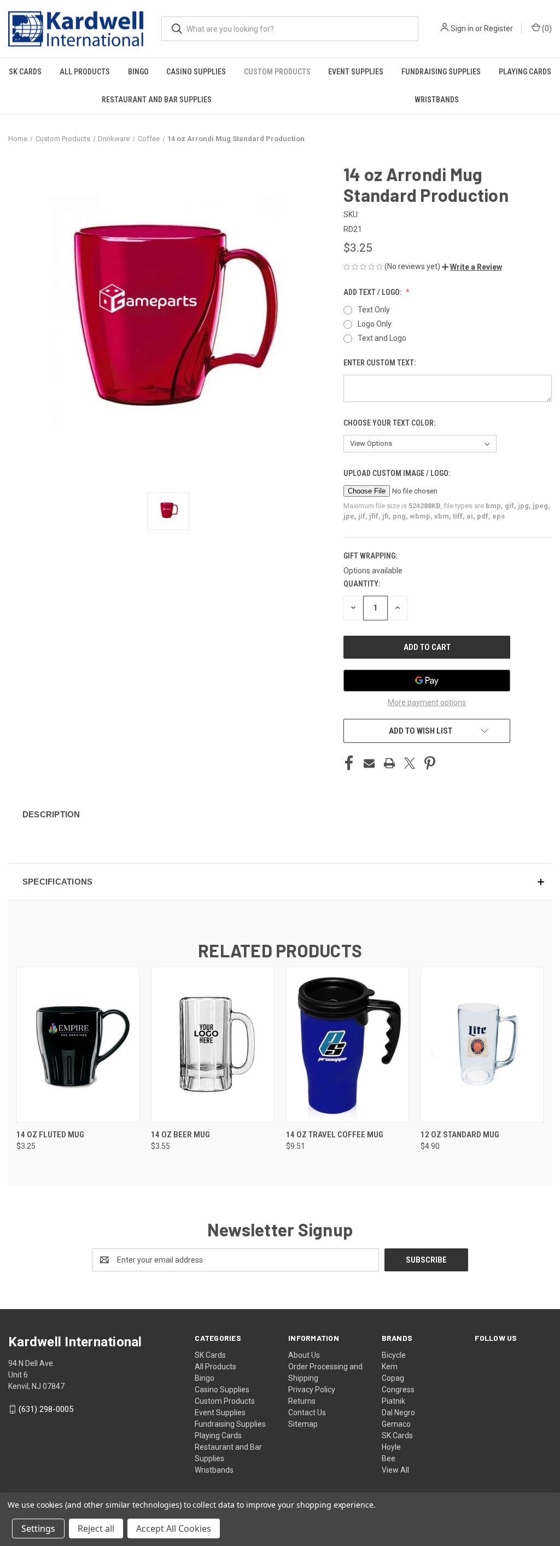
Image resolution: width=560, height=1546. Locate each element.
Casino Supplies (196, 71)
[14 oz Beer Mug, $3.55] (212, 1044)
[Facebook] (348, 763)
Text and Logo (382, 338)
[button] (472, 267)
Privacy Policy (311, 1389)
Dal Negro (398, 1412)
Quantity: (361, 583)
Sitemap (303, 1424)
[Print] (389, 763)
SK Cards (25, 71)
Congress (398, 1389)
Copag (393, 1378)
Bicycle (394, 1355)
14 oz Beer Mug (180, 1135)
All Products (85, 71)
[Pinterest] (429, 763)
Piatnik (393, 1401)
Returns (302, 1401)
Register (498, 28)
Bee (388, 1458)
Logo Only (375, 323)
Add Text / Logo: (373, 292)
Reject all (96, 1528)
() (546, 28)
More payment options (427, 702)
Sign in (462, 28)
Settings (38, 1528)
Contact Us (307, 1412)
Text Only (374, 309)
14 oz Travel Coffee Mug (334, 1135)
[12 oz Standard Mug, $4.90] (482, 1044)
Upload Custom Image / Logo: (397, 473)
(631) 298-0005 (46, 1409)
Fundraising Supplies (441, 71)
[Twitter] (409, 763)
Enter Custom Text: (380, 362)
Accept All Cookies (173, 1528)
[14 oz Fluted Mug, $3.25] (78, 1044)
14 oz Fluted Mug (50, 1135)
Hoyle (391, 1447)
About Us (304, 1355)
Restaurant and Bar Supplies (157, 99)
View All (395, 1470)
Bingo (138, 71)
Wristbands (437, 99)
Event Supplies (355, 71)
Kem (390, 1366)
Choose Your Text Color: (390, 423)
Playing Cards (525, 71)
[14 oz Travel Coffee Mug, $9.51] (347, 1044)
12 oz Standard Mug (460, 1135)
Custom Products (277, 71)
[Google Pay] (426, 680)
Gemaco (396, 1424)
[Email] (369, 763)
